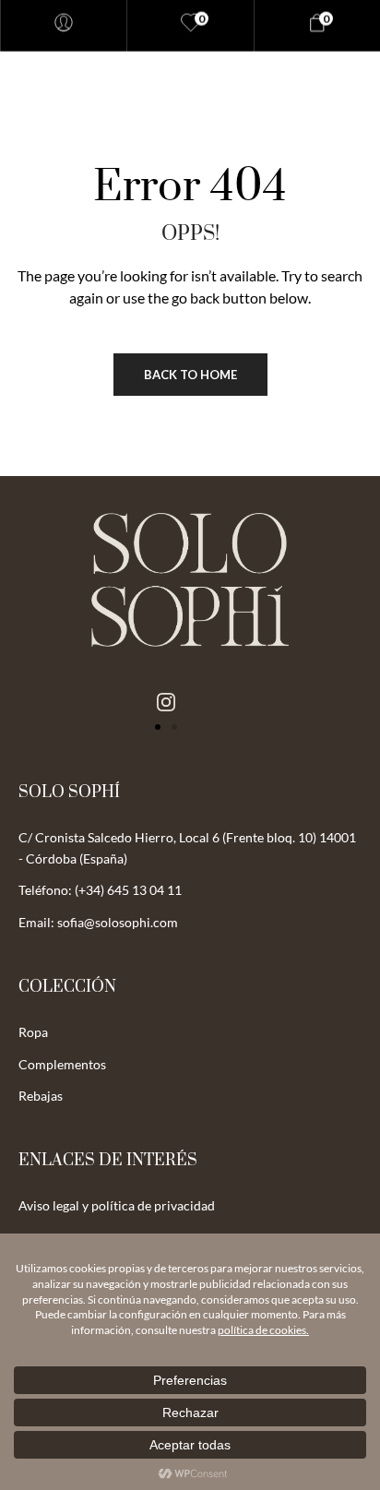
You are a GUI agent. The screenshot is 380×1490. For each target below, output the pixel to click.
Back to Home (190, 374)
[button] (157, 727)
